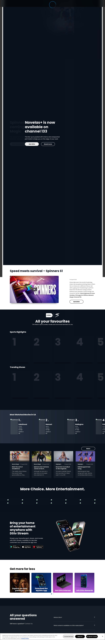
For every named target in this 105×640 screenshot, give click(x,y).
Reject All (80, 636)
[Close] (102, 636)
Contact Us (29, 624)
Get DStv (17, 144)
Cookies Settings (68, 636)
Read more (33, 144)
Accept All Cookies (92, 636)
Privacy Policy (25, 638)
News (88, 449)
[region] (52, 636)
